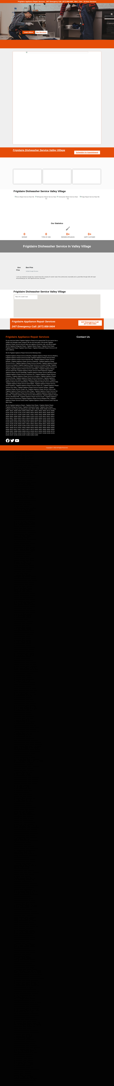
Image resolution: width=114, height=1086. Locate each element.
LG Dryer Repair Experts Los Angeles (24, 753)
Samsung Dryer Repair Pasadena (23, 521)
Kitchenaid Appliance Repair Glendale (25, 647)
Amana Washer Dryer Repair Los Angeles (26, 467)
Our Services (41, 32)
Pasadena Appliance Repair (22, 867)
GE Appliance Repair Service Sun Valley (25, 984)
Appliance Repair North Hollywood (24, 846)
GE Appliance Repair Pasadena (23, 480)
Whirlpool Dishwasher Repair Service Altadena (27, 1025)
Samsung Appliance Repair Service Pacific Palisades (29, 978)
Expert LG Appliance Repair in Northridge (26, 740)
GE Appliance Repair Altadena (22, 541)
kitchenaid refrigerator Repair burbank (25, 532)
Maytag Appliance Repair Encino (23, 898)
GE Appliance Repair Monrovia (22, 800)
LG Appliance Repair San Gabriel (23, 660)
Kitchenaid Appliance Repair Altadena (25, 577)
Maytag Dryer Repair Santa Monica (24, 811)
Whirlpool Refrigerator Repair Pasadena (25, 829)
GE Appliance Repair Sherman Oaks (24, 738)
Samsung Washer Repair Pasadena (24, 870)
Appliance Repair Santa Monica (23, 889)
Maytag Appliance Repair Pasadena (24, 565)
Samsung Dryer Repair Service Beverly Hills (26, 991)
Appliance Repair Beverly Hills (22, 852)
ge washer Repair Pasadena (22, 502)
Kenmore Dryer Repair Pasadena (23, 588)
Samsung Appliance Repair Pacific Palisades (26, 1032)
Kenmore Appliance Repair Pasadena (24, 692)
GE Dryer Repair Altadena (21, 556)
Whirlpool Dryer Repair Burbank (23, 562)
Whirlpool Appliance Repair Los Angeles (25, 666)
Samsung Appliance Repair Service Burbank (26, 1008)
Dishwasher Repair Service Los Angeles (25, 1019)
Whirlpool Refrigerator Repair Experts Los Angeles (28, 761)
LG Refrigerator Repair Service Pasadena (26, 969)
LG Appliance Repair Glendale (22, 642)
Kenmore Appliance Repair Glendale (24, 651)
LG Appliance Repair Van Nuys (22, 997)
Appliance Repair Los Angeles (22, 1071)
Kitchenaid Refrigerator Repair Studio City (26, 781)
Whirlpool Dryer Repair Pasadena (23, 824)
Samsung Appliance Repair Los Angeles (25, 831)
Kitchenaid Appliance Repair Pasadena (25, 482)
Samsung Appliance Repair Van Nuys (24, 1000)
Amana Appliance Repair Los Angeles (24, 900)
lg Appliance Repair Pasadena (22, 512)
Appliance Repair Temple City (22, 844)
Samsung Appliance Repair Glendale (24, 902)
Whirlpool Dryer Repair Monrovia (23, 820)
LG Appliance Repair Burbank (22, 681)
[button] (14, 272)
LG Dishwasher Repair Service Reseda (25, 1021)
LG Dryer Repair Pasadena (21, 785)
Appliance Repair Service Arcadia (23, 1012)
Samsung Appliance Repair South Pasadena (26, 1069)
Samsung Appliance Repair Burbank (24, 630)
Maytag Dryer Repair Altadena (22, 536)
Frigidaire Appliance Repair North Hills (25, 725)
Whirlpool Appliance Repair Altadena (24, 543)
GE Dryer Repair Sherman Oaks (23, 790)
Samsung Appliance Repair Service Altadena (27, 1006)
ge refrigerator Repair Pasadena (23, 504)
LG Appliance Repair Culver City (23, 458)
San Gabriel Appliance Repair (22, 658)
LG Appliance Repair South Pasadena (24, 722)
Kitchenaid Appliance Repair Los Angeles (26, 911)
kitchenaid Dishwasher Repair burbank (25, 539)
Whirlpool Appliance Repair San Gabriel (25, 664)
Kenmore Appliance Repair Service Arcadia (26, 1013)
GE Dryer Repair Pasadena (21, 506)
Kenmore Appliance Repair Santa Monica (25, 837)
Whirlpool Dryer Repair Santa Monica (24, 822)
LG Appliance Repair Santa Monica (24, 452)
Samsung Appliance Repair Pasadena (24, 519)
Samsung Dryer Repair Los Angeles (24, 770)
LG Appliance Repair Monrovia (22, 803)
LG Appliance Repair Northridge (23, 696)
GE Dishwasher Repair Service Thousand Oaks (27, 1023)
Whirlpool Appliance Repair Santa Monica (26, 671)
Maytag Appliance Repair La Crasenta (25, 920)
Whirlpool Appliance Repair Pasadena (25, 489)
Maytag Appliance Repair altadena (24, 534)
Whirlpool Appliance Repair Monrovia (24, 859)
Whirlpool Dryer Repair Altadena (23, 597)
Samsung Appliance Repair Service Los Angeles (27, 973)
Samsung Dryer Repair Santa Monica (24, 815)
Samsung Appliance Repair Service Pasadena (27, 976)
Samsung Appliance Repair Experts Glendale (27, 749)
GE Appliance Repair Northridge (23, 733)
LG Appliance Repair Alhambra (22, 476)
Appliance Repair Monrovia (21, 839)
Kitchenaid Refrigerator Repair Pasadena (25, 783)
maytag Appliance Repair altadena (24, 510)
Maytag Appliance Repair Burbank (24, 935)
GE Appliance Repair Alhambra (23, 469)
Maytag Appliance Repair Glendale (24, 649)
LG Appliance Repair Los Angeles (23, 456)
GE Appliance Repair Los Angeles (23, 471)
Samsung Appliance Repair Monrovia (24, 861)
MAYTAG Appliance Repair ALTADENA (25, 508)
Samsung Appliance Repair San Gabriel (25, 662)
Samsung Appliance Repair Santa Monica (26, 833)
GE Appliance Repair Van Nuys (22, 736)
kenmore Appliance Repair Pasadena (24, 525)
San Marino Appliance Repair (22, 774)
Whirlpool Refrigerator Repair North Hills (25, 826)
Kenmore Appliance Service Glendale (24, 683)
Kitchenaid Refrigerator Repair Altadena (25, 580)
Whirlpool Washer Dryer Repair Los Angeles (26, 465)
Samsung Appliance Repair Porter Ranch (25, 709)
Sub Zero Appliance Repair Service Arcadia (26, 1010)
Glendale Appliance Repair (21, 948)
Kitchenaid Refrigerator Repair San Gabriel (26, 779)
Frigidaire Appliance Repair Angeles (24, 1084)
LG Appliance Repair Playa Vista (23, 963)
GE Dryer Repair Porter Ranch (22, 789)
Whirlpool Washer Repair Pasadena (24, 809)
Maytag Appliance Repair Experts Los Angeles (27, 746)
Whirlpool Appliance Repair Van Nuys (24, 999)
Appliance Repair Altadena (21, 538)
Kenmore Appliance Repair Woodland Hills (26, 926)
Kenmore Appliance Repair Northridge (25, 694)
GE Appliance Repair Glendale (22, 644)
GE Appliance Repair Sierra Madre (24, 802)
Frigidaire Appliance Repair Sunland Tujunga (26, 727)
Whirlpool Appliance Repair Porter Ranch (26, 668)
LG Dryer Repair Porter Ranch (22, 787)
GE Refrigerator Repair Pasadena (23, 1058)
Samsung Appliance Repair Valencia (24, 1051)
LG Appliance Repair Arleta (21, 625)
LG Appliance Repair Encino (22, 636)
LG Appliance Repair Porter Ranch (24, 699)
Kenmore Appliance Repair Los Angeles (25, 474)
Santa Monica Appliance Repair (23, 881)
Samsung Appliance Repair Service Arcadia (26, 1015)
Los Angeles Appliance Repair (22, 896)
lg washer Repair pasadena (21, 495)
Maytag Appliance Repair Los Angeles (25, 917)
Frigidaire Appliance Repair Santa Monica (26, 841)
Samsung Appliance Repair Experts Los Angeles (28, 744)
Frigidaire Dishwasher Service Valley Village (39, 150)
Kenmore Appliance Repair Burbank (24, 933)
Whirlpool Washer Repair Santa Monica (25, 807)
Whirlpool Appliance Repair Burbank (24, 558)
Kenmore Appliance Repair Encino (23, 928)
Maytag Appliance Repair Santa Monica (25, 855)
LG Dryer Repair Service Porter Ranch (25, 995)
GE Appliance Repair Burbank (22, 645)
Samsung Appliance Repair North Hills (25, 707)
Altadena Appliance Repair (21, 868)
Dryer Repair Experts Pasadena (23, 755)
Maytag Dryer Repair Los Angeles (23, 768)
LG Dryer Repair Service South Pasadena (26, 993)
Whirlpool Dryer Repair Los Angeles (24, 818)
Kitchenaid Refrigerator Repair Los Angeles (26, 777)
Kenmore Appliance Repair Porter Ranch (25, 690)
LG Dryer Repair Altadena (21, 573)
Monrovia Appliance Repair (21, 857)
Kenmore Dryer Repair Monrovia (23, 794)
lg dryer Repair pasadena (21, 493)
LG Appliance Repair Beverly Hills (23, 1067)
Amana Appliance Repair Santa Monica (25, 865)
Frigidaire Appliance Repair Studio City (25, 729)
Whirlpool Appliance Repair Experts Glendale (27, 751)
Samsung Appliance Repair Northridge (25, 703)
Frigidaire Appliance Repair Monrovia (24, 878)
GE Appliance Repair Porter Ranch (24, 735)
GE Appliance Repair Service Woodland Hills (26, 982)
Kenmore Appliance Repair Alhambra (24, 472)
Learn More (28, 32)
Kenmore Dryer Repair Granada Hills (24, 1026)
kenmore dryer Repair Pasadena (23, 528)
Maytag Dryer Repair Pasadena (23, 569)
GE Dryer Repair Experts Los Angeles (25, 757)
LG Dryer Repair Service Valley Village (25, 989)
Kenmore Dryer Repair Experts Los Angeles (26, 759)
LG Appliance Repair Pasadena (23, 461)
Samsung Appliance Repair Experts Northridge (27, 742)
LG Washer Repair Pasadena (22, 876)
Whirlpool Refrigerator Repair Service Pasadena (27, 971)
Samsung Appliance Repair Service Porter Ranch (28, 974)
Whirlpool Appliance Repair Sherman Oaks (26, 670)
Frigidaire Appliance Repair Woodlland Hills (26, 731)
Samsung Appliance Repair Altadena (24, 547)
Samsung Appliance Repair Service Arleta (26, 1004)
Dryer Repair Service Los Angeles (23, 987)
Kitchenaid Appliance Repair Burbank (24, 478)
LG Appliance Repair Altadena (22, 545)
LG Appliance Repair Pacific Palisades (25, 1041)
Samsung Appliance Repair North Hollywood (27, 1047)
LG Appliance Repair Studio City (23, 720)
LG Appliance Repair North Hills (23, 710)
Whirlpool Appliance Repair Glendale (24, 952)
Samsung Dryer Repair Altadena (23, 608)
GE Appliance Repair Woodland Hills (24, 798)
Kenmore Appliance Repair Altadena (24, 487)
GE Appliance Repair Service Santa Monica (26, 986)
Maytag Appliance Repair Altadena (24, 485)
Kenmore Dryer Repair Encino (22, 1028)
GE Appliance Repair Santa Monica (24, 463)
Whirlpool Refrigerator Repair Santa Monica (26, 828)
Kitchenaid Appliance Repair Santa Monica (26, 913)
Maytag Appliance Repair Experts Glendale (26, 748)
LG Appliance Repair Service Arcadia (24, 1017)
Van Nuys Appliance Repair (21, 907)
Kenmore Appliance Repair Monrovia (24, 850)
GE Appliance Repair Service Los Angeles (26, 980)
